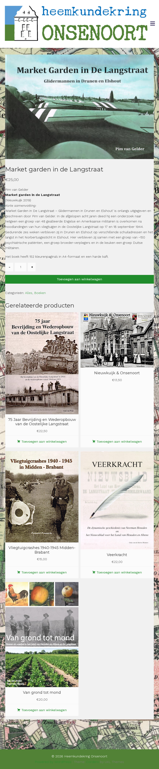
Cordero (92, 762)
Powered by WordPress (53, 762)
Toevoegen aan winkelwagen (79, 279)
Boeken (40, 293)
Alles (28, 293)
